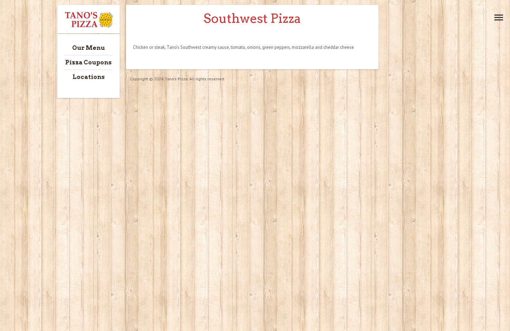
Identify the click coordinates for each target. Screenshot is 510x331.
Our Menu (88, 47)
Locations (89, 76)
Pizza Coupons (88, 62)
